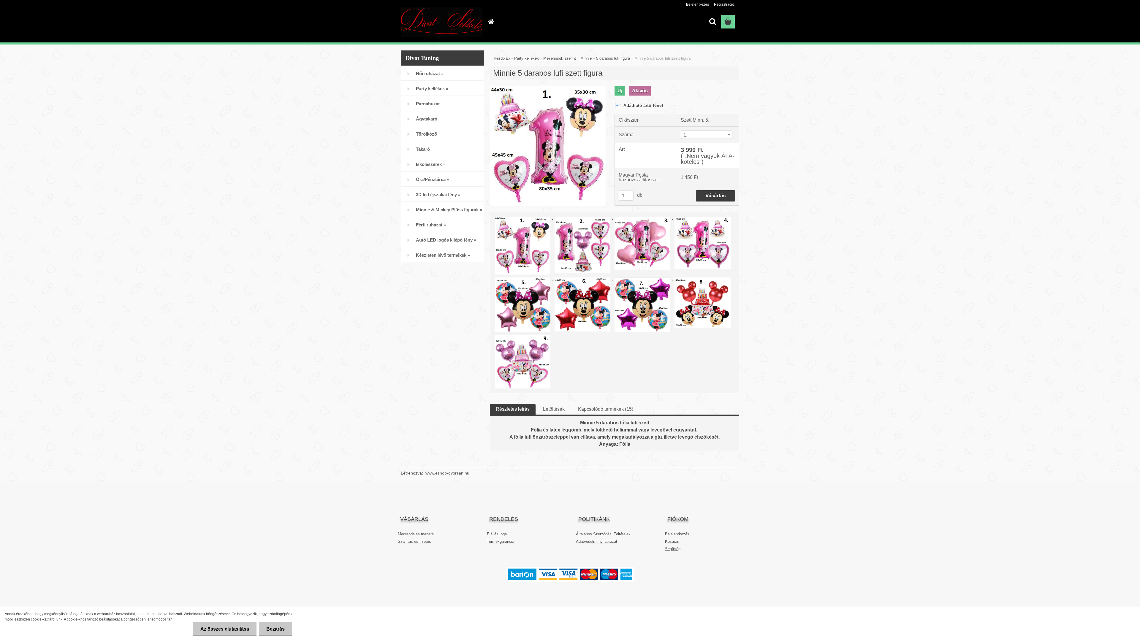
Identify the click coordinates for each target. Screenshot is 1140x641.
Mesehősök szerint (559, 58)
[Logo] (441, 22)
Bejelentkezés (697, 4)
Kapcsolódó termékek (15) (605, 409)
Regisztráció (724, 4)
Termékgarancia (500, 541)
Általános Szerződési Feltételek (603, 534)
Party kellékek (526, 58)
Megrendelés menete (416, 534)
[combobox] (706, 135)
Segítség (672, 549)
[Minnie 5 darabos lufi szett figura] (548, 88)
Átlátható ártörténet (643, 105)
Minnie (586, 58)
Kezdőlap (502, 58)
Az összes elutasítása (224, 629)
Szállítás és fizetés (414, 541)
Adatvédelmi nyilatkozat (596, 541)
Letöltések (554, 409)
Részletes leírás (513, 409)
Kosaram (672, 541)
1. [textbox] (685, 134)
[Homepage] (490, 21)
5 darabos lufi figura (613, 58)
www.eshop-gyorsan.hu (447, 473)
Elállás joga (497, 534)
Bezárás (275, 629)
